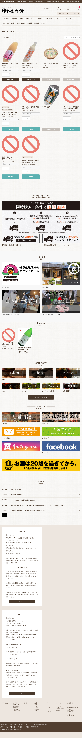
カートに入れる (10, 79)
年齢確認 (10, 129)
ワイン (33, 18)
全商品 (43, 23)
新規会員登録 (70, 711)
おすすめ (14, 18)
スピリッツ (67, 18)
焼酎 (27, 18)
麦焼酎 (36, 706)
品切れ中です (51, 79)
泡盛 (36, 711)
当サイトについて (26, 724)
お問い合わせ (70, 715)
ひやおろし (6, 18)
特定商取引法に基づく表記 (40, 724)
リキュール (58, 18)
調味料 (58, 710)
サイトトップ (5, 703)
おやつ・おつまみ (60, 708)
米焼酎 (36, 707)
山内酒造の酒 (16, 706)
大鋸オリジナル (8, 31)
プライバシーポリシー (14, 724)
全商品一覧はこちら (41, 397)
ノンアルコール (60, 703)
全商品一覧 (70, 703)
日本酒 (21, 18)
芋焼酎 (36, 704)
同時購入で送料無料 (33, 23)
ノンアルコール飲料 (8, 23)
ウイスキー (40, 18)
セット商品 (15, 709)
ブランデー (49, 18)
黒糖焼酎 (37, 709)
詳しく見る (22, 601)
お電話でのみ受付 (17, 711)
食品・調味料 (21, 23)
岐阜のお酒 (15, 707)
